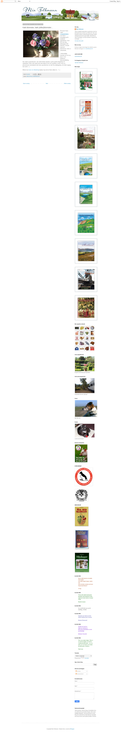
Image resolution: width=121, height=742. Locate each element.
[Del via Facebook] (39, 74)
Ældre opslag (67, 83)
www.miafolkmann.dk (88, 48)
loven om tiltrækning (34, 70)
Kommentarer (80, 674)
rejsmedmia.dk (78, 56)
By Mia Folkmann (79, 62)
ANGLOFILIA (29, 76)
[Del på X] (37, 74)
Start (47, 83)
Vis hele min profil (79, 41)
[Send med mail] (34, 74)
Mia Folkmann (79, 29)
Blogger (72, 729)
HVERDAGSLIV (36, 76)
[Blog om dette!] (35, 74)
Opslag (78, 671)
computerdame (64, 34)
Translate (86, 658)
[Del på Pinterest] (40, 74)
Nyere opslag (26, 83)
